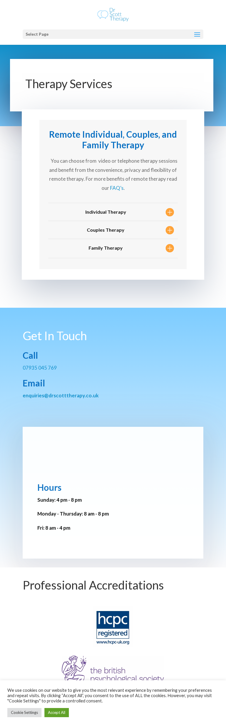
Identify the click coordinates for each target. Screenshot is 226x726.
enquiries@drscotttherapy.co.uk (61, 395)
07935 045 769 (40, 368)
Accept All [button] (56, 712)
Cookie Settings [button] (24, 712)
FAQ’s (116, 188)
